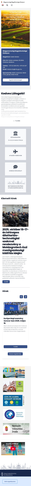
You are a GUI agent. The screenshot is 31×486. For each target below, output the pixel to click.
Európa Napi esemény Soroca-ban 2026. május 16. (15, 320)
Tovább (17, 121)
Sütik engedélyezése (9, 481)
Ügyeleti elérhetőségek (15, 80)
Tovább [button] (15, 346)
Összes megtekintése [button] (15, 354)
